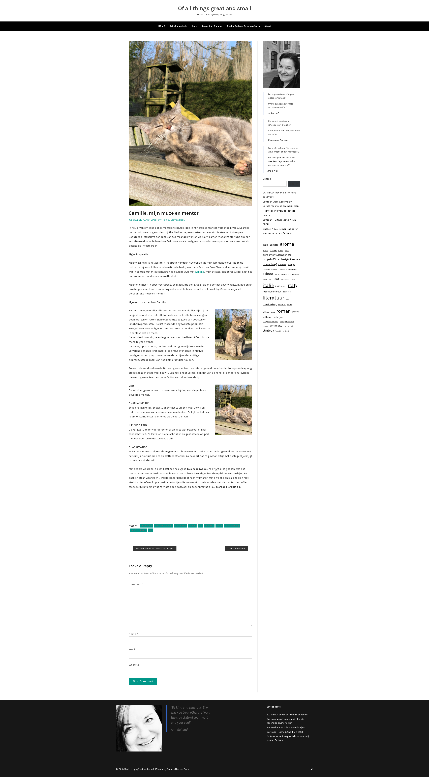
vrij (150, 530)
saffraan (267, 317)
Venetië (278, 331)
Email (133, 649)
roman (283, 311)
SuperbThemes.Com (178, 769)
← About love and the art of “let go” (155, 548)
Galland (199, 271)
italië (268, 285)
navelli (282, 304)
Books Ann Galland (211, 26)
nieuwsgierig (232, 525)
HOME (161, 26)
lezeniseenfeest (272, 291)
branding (270, 264)
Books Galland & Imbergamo (243, 26)
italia (293, 279)
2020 (265, 245)
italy (292, 285)
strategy (268, 330)
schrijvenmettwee (287, 321)
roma (273, 312)
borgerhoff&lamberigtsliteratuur (281, 259)
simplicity (276, 325)
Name (133, 634)
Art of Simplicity (153, 219)
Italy (194, 26)
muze (219, 525)
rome (295, 311)
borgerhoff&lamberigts (277, 254)
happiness (285, 279)
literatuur (273, 298)
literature (287, 291)
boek (280, 250)
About (267, 26)
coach (192, 525)
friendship (267, 279)
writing (286, 331)
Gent (276, 279)
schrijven (279, 317)
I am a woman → (237, 548)
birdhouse (146, 525)
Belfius (265, 251)
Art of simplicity (178, 26)
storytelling (288, 326)
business (282, 265)
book (287, 251)
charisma (180, 525)
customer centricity (270, 269)
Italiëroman (280, 286)
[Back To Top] (312, 769)
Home (166, 219)
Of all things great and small (214, 8)
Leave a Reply (178, 219)
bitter (273, 250)
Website (134, 664)
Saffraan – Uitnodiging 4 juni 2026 (285, 732)
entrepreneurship (282, 274)
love (287, 299)
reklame (266, 312)
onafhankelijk (138, 530)
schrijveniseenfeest (270, 321)
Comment (136, 584)
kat (200, 525)
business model (163, 525)
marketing (270, 304)
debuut (268, 274)
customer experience (288, 269)
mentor (209, 525)
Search (267, 178)
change (291, 264)
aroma (287, 244)
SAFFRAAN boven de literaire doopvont (287, 714)
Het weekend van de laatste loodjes (286, 727)
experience (295, 274)
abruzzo (273, 244)
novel (289, 304)
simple (265, 326)
